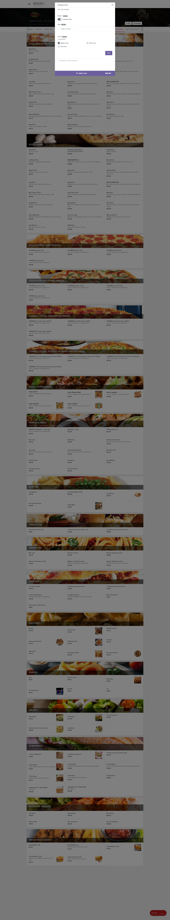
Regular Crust (64, 43)
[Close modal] (112, 5)
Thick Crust (92, 43)
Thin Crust (63, 46)
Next (108, 53)
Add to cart (94, 73)
